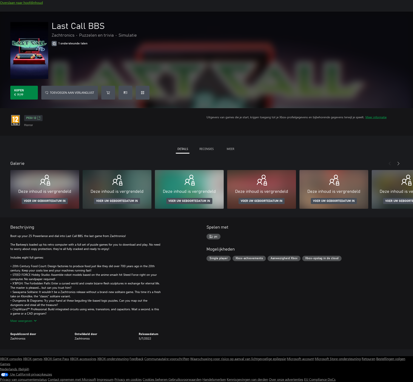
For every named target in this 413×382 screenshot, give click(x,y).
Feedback (136, 358)
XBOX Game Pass (56, 358)
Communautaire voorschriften (166, 358)
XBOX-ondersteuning (113, 358)
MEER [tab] (230, 149)
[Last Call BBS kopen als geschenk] (125, 93)
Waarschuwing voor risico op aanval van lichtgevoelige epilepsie (238, 358)
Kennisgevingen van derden (247, 379)
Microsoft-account (300, 358)
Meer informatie (376, 117)
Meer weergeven (21, 321)
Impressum (105, 379)
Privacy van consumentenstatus (23, 379)
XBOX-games (33, 358)
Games (5, 364)
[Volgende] (398, 164)
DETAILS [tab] (182, 149)
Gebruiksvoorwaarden (185, 379)
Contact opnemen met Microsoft (72, 379)
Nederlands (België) (14, 369)
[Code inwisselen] (142, 93)
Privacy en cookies (128, 379)
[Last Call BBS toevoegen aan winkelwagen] (108, 93)
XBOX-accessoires (83, 358)
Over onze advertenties (286, 379)
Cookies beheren (155, 379)
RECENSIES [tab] (206, 149)
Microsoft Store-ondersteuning (338, 358)
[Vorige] (389, 164)
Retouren (368, 358)
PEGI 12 (31, 118)
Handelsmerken (214, 379)
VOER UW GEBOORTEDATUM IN (45, 201)
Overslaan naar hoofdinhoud (21, 2)
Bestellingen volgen (390, 358)
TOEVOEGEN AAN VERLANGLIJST (72, 92)
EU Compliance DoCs (320, 379)
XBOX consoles (11, 358)
